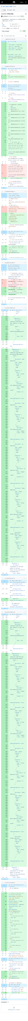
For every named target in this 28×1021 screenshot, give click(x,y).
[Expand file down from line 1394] (4, 608)
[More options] (25, 39)
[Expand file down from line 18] (4, 85)
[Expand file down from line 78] (4, 188)
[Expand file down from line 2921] (4, 575)
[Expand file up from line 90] (4, 267)
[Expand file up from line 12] (4, 68)
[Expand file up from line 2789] (4, 310)
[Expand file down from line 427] (4, 958)
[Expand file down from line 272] (4, 259)
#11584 (10, 20)
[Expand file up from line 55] (4, 86)
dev (3, 24)
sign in (12, 1009)
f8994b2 (8, 28)
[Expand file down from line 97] (4, 304)
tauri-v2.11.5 (14, 24)
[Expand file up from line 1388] (4, 581)
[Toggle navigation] (2, 2)
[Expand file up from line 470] (4, 960)
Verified (22, 16)
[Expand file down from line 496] (4, 999)
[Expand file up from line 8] (4, 195)
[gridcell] (14, 41)
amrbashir (5, 16)
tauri (11, 6)
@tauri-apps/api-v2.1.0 (15, 26)
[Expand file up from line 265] (4, 233)
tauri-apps (6, 6)
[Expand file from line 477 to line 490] (4, 985)
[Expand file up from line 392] (4, 885)
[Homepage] (14, 2)
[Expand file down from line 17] (4, 231)
